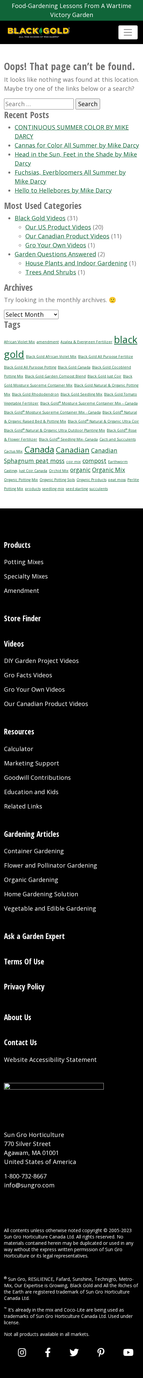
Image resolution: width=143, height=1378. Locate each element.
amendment (48, 341)
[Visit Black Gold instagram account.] (22, 1352)
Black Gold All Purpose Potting (30, 367)
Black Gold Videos (40, 218)
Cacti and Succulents (117, 439)
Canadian (72, 450)
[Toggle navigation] (128, 32)
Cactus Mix (13, 451)
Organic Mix (108, 470)
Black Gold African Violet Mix (51, 356)
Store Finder (22, 618)
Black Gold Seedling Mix (81, 394)
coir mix (73, 461)
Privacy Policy (24, 986)
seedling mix (53, 488)
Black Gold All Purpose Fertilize (105, 356)
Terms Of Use (24, 961)
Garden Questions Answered (55, 254)
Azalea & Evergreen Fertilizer (86, 341)
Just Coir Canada (33, 470)
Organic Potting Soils (57, 479)
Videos (14, 643)
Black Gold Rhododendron (35, 394)
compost (94, 461)
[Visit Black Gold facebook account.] (48, 1352)
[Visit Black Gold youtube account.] (128, 1352)
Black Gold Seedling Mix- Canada (68, 439)
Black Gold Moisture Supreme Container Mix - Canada (52, 412)
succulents (98, 488)
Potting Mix (13, 488)
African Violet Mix (19, 341)
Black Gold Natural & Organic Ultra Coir (103, 421)
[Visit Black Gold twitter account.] (74, 1352)
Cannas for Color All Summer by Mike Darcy (77, 145)
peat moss (117, 479)
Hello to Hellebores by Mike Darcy (63, 190)
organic (80, 470)
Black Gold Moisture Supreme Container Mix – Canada (89, 403)
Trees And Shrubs (50, 272)
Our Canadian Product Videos (67, 236)
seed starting (77, 488)
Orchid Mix (59, 470)
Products (17, 544)
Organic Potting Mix (21, 479)
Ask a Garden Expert (34, 936)
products (33, 488)
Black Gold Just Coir (104, 376)
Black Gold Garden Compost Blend (55, 376)
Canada (39, 449)
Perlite (133, 479)
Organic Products (91, 479)
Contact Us (20, 1042)
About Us (17, 1017)
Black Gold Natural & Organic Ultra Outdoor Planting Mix (54, 430)
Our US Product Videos (58, 227)
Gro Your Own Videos (55, 245)
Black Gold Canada (74, 367)
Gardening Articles (31, 834)
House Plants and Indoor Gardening (76, 263)
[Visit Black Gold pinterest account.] (101, 1352)
